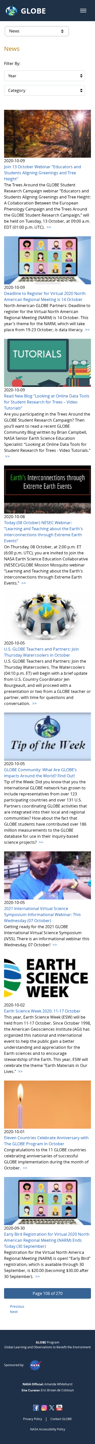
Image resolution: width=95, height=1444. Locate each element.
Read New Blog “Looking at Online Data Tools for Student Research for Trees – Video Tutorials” (46, 402)
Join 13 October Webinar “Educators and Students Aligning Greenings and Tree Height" (42, 173)
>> (48, 227)
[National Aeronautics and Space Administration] (35, 1365)
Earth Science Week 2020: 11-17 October (42, 1011)
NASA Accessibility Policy (47, 1429)
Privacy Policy (32, 1419)
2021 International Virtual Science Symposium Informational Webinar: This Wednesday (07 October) (42, 914)
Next (14, 1311)
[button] (83, 11)
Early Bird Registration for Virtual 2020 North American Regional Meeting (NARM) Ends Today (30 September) (46, 1240)
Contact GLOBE (61, 1419)
